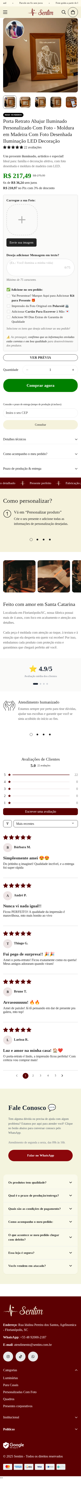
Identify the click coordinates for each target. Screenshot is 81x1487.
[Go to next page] (63, 1076)
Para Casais (10, 1385)
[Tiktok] (21, 1357)
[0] (73, 12)
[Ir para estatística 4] (47, 684)
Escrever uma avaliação (40, 811)
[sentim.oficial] (8, 1357)
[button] (13, 147)
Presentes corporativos (17, 1406)
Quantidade (10, 369)
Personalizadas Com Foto (20, 1392)
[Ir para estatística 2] (38, 684)
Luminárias (10, 1378)
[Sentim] (41, 12)
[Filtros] (7, 823)
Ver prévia (40, 357)
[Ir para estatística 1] (34, 684)
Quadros (8, 1399)
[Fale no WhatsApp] (33, 1357)
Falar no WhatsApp (40, 1155)
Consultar (40, 424)
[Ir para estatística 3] (44, 684)
